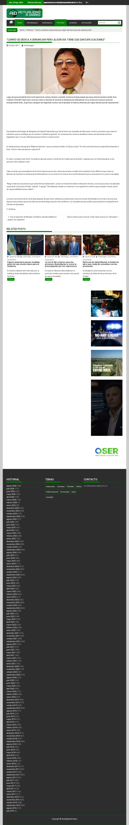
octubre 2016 (12, 803)
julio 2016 (10, 811)
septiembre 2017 (13, 775)
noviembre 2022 (13, 603)
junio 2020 (11, 683)
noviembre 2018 (13, 736)
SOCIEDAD (73, 23)
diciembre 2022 (13, 600)
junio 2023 (11, 583)
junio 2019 (11, 716)
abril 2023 (10, 589)
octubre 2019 (12, 705)
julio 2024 (10, 555)
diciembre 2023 (13, 566)
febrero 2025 (12, 536)
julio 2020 (10, 680)
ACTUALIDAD (87, 23)
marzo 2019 (11, 725)
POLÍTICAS (60, 23)
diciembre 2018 (13, 733)
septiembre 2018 (13, 741)
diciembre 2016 (13, 797)
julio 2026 (10, 489)
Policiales (70, 487)
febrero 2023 (12, 594)
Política (79, 487)
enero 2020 (11, 697)
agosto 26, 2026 (14, 257)
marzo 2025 (11, 533)
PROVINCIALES (32, 23)
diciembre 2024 (13, 541)
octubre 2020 (12, 672)
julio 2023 (10, 580)
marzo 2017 (11, 791)
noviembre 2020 (13, 669)
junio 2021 (11, 650)
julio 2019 (10, 714)
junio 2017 (11, 783)
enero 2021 (11, 664)
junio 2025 (11, 525)
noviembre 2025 (13, 511)
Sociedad (49, 497)
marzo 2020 (11, 691)
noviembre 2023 (13, 569)
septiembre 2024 (13, 550)
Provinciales (64, 492)
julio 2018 (10, 747)
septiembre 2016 (13, 805)
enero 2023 (11, 597)
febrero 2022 (12, 628)
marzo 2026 (11, 500)
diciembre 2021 (13, 633)
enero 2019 (11, 730)
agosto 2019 (12, 711)
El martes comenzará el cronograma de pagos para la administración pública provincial (84, 3)
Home (22, 30)
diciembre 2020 (13, 666)
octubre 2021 (12, 639)
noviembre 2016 (13, 800)
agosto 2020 (12, 678)
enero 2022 (11, 630)
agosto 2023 (12, 578)
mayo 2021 (11, 653)
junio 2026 (11, 491)
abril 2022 (10, 622)
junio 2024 (11, 558)
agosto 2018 (12, 744)
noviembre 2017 (13, 769)
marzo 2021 (11, 658)
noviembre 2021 (13, 636)
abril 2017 (10, 789)
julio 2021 (10, 647)
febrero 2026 (12, 503)
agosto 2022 (12, 611)
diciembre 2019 (13, 700)
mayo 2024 (11, 561)
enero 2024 (11, 564)
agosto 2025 (12, 519)
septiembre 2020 (13, 675)
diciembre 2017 (13, 766)
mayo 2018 (11, 753)
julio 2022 (10, 614)
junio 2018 (11, 750)
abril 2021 (10, 655)
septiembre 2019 (13, 708)
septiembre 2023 (13, 575)
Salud (74, 492)
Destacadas (50, 487)
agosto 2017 (12, 778)
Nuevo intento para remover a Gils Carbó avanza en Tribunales (92, 217)
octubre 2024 (12, 547)
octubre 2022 (12, 605)
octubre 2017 (12, 772)
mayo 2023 (11, 586)
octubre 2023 (12, 572)
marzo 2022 (11, 625)
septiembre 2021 (13, 641)
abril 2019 (10, 722)
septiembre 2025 (13, 516)
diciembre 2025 (13, 508)
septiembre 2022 (13, 608)
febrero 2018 (12, 761)
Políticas (29, 30)
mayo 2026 (11, 494)
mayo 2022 (11, 619)
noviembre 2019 (13, 703)
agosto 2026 (12, 486)
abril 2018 (10, 755)
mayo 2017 (11, 786)
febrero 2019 (12, 728)
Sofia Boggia (29, 45)
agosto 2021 (12, 644)
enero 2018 (11, 764)
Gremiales (60, 487)
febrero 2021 (12, 661)
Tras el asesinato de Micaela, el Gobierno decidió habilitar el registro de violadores (31, 218)
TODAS (19, 23)
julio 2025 (10, 522)
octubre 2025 (12, 514)
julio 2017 (10, 780)
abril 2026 (10, 497)
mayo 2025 (11, 528)
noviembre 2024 (13, 544)
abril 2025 (10, 530)
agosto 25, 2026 (90, 257)
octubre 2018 (12, 739)
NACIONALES (47, 23)
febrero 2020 (12, 694)
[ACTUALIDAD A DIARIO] (11, 22)
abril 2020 (10, 689)
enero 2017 (11, 794)
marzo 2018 (11, 758)
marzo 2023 (11, 591)
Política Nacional (52, 492)
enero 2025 (11, 539)
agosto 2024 (12, 553)
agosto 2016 (12, 808)
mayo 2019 (11, 719)
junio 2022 (11, 616)
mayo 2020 (11, 686)
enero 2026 (11, 505)
